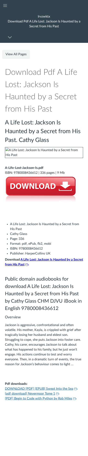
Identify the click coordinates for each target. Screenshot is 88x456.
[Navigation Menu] (10, 37)
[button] (44, 21)
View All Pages (16, 54)
